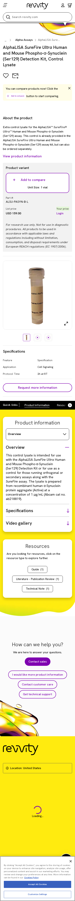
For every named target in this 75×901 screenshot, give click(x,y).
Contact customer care (37, 684)
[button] (63, 5)
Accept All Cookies (37, 884)
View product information (22, 156)
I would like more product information (37, 675)
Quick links (10, 404)
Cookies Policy (31, 877)
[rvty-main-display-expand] (66, 323)
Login (60, 213)
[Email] (15, 78)
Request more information (37, 387)
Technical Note (37, 589)
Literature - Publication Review (37, 579)
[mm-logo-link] (38, 5)
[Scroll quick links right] (67, 405)
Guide (37, 569)
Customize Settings (37, 894)
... (5, 40)
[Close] (71, 861)
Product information (37, 405)
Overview (14, 434)
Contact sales (37, 661)
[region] (37, 878)
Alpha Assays (24, 40)
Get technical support (37, 694)
